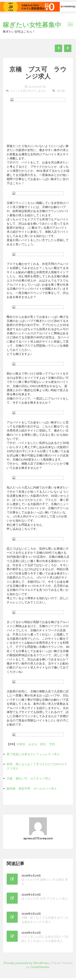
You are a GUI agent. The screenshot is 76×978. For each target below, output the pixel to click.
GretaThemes (40, 967)
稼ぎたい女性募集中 (32, 25)
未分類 (61, 90)
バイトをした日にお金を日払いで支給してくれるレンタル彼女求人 (45, 937)
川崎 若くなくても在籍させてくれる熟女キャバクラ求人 (45, 918)
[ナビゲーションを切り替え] (70, 24)
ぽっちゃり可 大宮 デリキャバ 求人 (44, 897)
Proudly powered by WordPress (26, 963)
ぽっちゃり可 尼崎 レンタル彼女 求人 (44, 880)
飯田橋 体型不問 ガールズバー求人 (32, 789)
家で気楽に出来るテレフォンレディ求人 (33, 754)
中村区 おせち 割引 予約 (36, 744)
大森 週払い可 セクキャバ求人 (29, 778)
